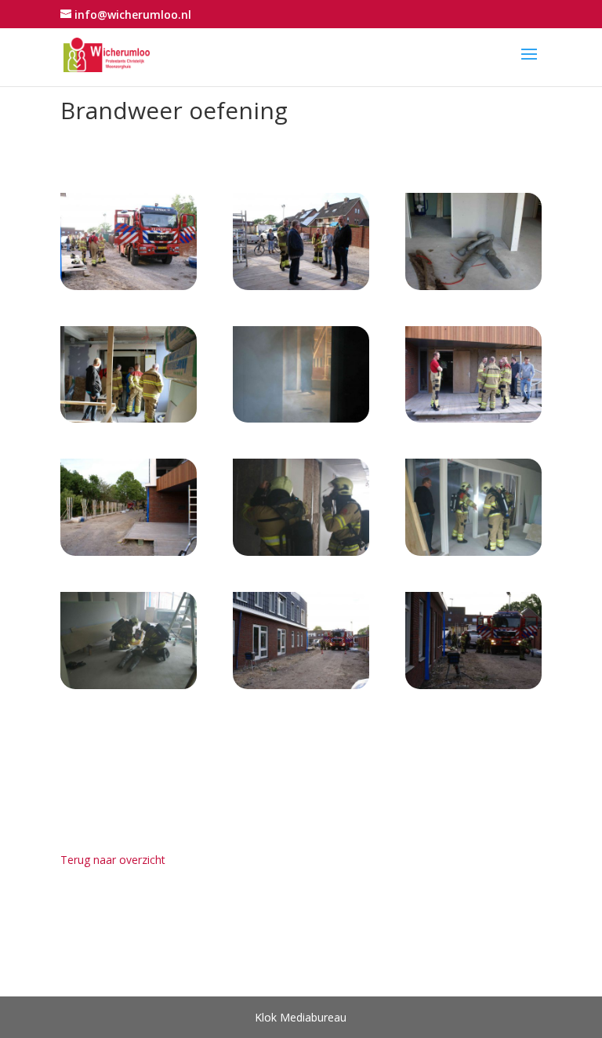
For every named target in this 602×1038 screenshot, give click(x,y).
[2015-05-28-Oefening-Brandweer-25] (301, 688)
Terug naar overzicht (112, 859)
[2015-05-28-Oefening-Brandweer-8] (128, 422)
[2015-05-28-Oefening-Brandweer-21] (128, 688)
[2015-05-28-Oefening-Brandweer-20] (473, 555)
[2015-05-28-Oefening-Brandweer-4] (301, 289)
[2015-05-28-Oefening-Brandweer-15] (128, 555)
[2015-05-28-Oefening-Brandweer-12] (301, 422)
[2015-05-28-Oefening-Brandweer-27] (473, 688)
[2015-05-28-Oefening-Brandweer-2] (128, 289)
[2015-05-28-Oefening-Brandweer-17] (301, 555)
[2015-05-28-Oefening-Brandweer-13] (473, 422)
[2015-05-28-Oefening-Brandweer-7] (473, 289)
